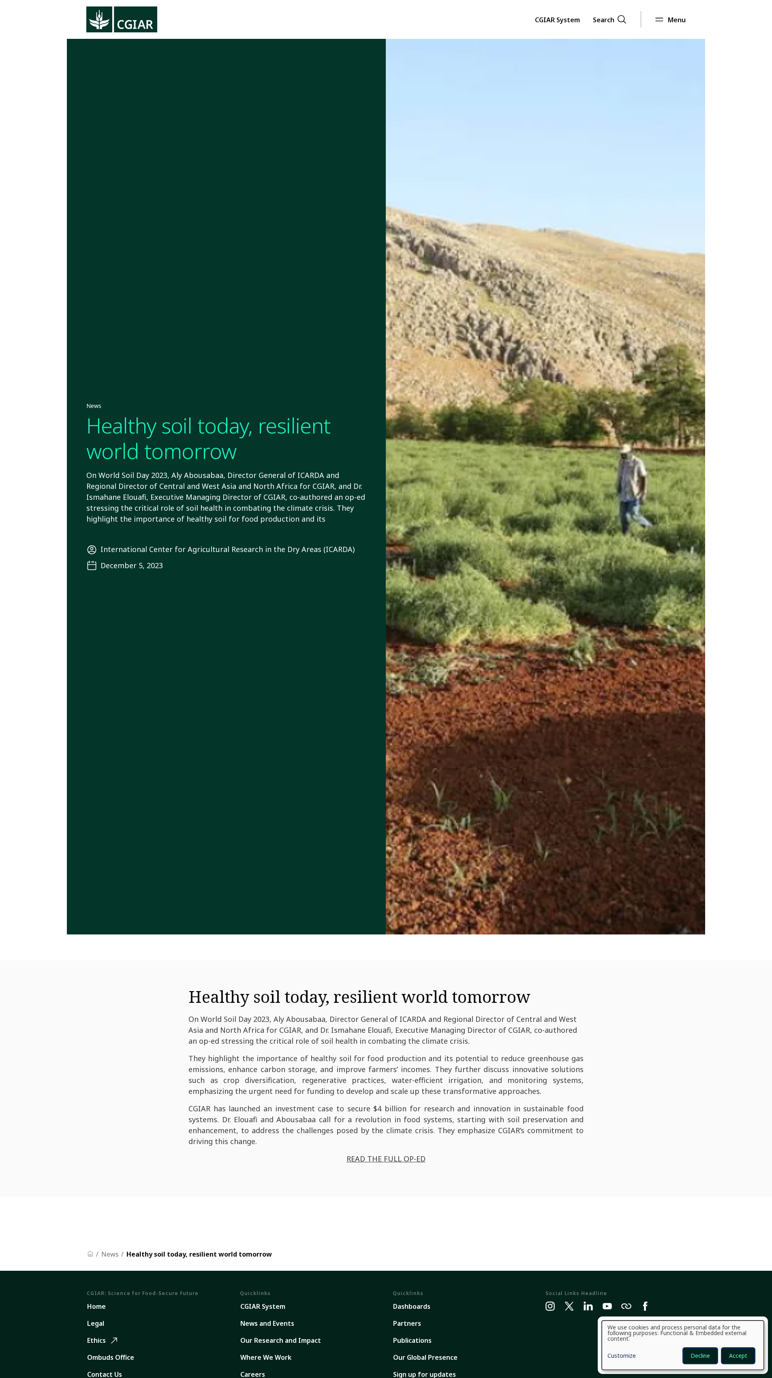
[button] (557, 19)
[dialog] (683, 1345)
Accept (738, 1355)
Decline (700, 1355)
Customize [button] (621, 1356)
